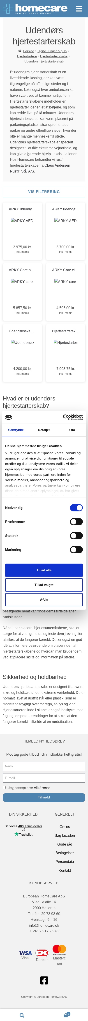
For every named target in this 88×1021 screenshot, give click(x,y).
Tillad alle (44, 570)
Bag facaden (65, 835)
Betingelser (65, 853)
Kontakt (65, 870)
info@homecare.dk (44, 925)
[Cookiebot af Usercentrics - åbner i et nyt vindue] (63, 417)
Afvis (44, 600)
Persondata (65, 862)
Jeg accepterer (29, 787)
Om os (65, 827)
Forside (28, 51)
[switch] (76, 521)
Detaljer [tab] (44, 430)
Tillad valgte (44, 585)
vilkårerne (42, 787)
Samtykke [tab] (16, 430)
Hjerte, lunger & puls (52, 51)
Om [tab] (72, 430)
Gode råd (64, 844)
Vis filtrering (44, 192)
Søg (22, 1015)
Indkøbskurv (56, 1012)
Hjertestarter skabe (53, 56)
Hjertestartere (27, 56)
